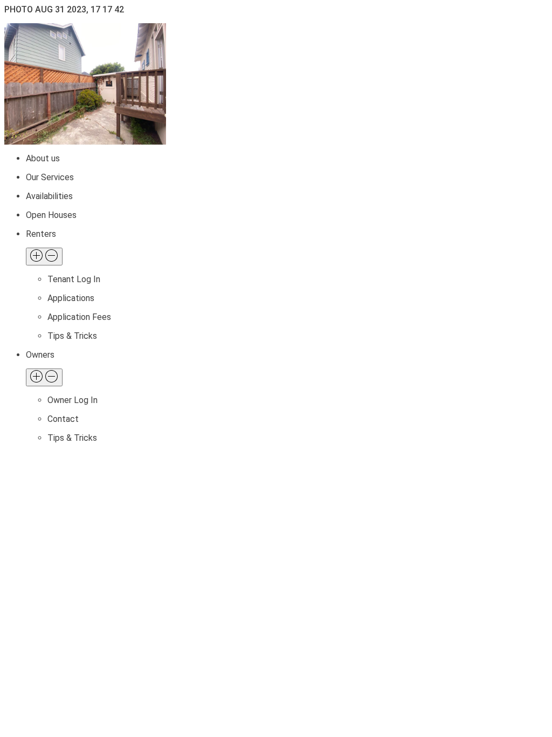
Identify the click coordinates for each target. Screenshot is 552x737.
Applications (70, 298)
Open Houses (51, 215)
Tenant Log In (73, 279)
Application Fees (79, 317)
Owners (40, 355)
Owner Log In (72, 400)
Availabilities (49, 196)
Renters (41, 234)
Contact (63, 419)
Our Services (50, 177)
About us (43, 158)
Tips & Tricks (72, 336)
